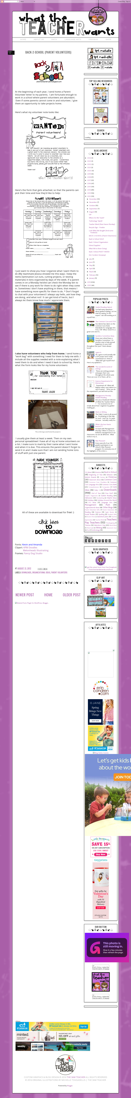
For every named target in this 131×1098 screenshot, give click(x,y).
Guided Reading (107, 496)
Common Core (110, 479)
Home (23, 39)
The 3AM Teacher (76, 1077)
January (92, 278)
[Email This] (39, 569)
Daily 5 (97, 490)
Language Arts (106, 502)
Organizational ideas (41, 572)
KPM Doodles (30, 547)
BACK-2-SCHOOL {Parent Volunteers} (102, 236)
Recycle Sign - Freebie (97, 227)
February (92, 275)
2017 (89, 180)
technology (96, 530)
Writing (99, 527)
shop (108, 39)
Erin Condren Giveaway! (97, 255)
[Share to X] (43, 569)
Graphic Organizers (91, 496)
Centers (102, 477)
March (91, 272)
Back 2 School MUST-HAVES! (99, 252)
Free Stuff (109, 493)
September (93, 209)
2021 (89, 167)
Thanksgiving (110, 523)
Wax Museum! (100, 441)
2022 (89, 164)
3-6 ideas (88, 472)
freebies (93, 39)
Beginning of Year (96, 475)
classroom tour (112, 528)
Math (108, 505)
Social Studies (90, 514)
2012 (89, 196)
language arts (73, 39)
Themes (88, 525)
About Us (39, 39)
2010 (89, 285)
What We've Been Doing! (98, 249)
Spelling (101, 514)
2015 (89, 187)
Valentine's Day (99, 525)
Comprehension (94, 487)
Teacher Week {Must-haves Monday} (102, 224)
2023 (89, 161)
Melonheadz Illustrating (36, 550)
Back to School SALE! (96, 239)
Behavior (110, 475)
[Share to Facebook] (44, 569)
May (91, 265)
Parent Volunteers (59, 572)
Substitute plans (102, 517)
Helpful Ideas (112, 498)
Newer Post (25, 594)
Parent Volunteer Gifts (92, 510)
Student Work (91, 516)
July (90, 259)
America (98, 472)
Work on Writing (101, 412)
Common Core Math (109, 485)
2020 (89, 171)
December (93, 199)
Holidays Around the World (107, 500)
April (91, 269)
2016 (89, 183)
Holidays (91, 500)
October (92, 205)
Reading (88, 512)
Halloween (89, 498)
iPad (88, 530)
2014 (89, 190)
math (54, 39)
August (92, 212)
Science (98, 512)
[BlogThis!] (41, 569)
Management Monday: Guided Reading (103, 397)
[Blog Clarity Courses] (101, 753)
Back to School (110, 472)
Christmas (112, 477)
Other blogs (108, 507)
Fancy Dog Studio (33, 553)
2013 (89, 193)
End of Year (96, 493)
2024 (89, 158)
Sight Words (109, 512)
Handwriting (100, 498)
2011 (89, 282)
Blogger (70, 1086)
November (93, 202)
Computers (106, 487)
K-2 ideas (92, 502)
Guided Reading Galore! (103, 307)
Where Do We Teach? (96, 218)
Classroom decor (95, 480)
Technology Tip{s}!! (95, 221)
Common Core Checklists (98, 482)
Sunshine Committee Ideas (104, 336)
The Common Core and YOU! (105, 321)
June (91, 262)
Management (90, 505)
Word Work (113, 525)
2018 (89, 177)
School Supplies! (94, 245)
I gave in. (98, 352)
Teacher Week (99, 520)
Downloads (26, 572)
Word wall (90, 528)
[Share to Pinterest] (46, 569)
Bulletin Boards (90, 477)
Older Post (72, 594)
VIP (90, 215)
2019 (89, 174)
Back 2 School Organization (98, 242)
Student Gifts (112, 514)
